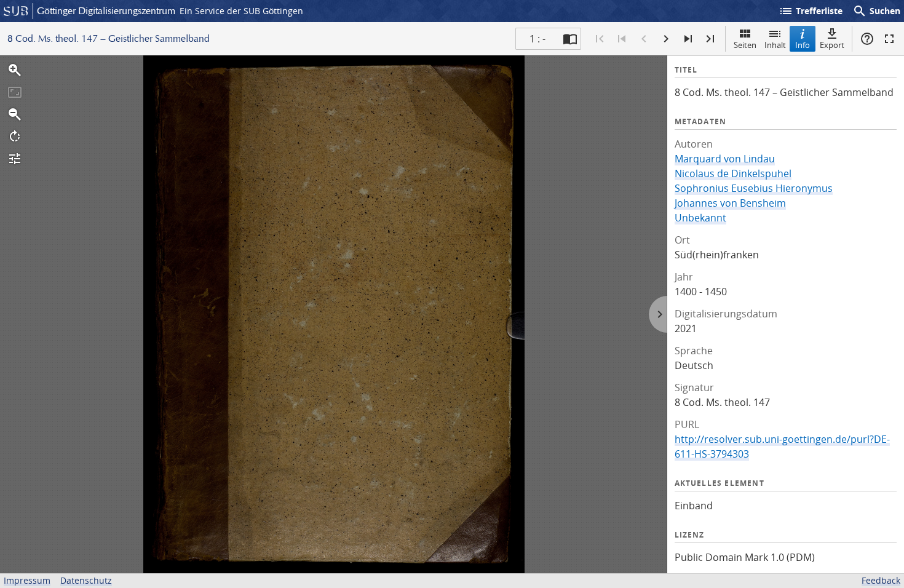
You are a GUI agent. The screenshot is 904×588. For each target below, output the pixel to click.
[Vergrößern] (15, 70)
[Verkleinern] (15, 114)
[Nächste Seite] (666, 39)
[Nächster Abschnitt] (688, 39)
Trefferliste (811, 11)
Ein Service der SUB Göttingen (241, 11)
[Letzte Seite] (710, 39)
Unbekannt (700, 217)
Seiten (745, 44)
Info (802, 44)
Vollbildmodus (889, 39)
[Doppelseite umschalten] (570, 39)
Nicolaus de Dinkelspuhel (733, 173)
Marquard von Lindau (725, 158)
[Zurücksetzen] (15, 92)
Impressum (27, 580)
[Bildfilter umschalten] (15, 159)
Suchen (876, 11)
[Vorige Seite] (644, 39)
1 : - (537, 39)
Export (832, 44)
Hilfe (867, 39)
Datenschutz (86, 580)
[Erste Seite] (600, 39)
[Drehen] (15, 136)
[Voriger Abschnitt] (622, 39)
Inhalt (775, 44)
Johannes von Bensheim (730, 203)
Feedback (881, 580)
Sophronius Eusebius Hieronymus (754, 188)
